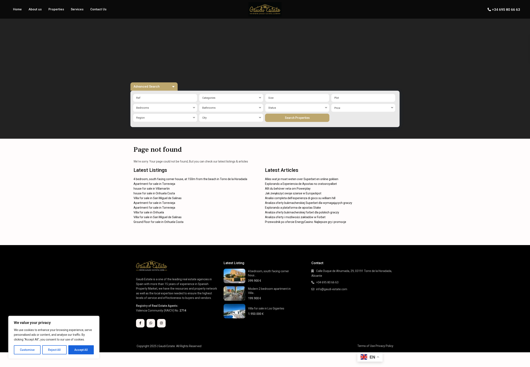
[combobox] (231, 98)
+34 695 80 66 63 (506, 9)
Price (337, 107)
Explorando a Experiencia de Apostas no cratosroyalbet (301, 183)
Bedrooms (142, 107)
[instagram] (161, 323)
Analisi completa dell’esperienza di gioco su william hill (300, 198)
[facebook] (140, 323)
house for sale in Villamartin (152, 188)
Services (77, 9)
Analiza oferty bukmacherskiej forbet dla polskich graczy (302, 212)
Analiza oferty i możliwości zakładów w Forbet (295, 217)
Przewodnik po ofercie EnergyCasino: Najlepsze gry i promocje (305, 222)
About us (35, 9)
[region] (53, 337)
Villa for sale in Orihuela (149, 212)
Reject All (54, 349)
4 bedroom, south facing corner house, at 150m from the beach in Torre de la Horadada (190, 179)
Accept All (81, 349)
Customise (27, 349)
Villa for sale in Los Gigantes (266, 308)
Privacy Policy (384, 346)
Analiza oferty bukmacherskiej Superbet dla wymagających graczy (308, 203)
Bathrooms (209, 107)
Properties (56, 9)
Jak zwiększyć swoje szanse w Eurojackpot (293, 193)
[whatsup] (151, 323)
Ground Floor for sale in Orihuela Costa (158, 222)
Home (17, 9)
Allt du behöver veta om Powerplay (288, 188)
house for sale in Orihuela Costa (154, 193)
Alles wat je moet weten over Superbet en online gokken (301, 179)
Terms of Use (366, 346)
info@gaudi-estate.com (331, 289)
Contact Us (98, 9)
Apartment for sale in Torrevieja (154, 183)
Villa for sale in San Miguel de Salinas (158, 198)
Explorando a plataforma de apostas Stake (293, 207)
